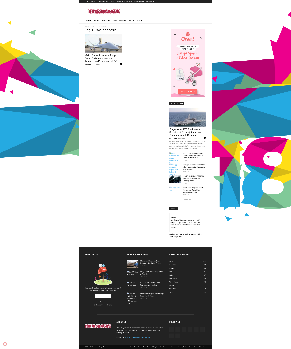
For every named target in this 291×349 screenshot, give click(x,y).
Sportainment (119, 20)
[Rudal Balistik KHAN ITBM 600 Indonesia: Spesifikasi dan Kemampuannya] (175, 179)
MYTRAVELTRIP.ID (151, 1)
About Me (133, 347)
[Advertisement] (164, 11)
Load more (187, 200)
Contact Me (141, 347)
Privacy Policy (182, 347)
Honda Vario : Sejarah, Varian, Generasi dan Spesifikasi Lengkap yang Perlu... (193, 190)
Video (139, 20)
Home (88, 20)
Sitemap (174, 347)
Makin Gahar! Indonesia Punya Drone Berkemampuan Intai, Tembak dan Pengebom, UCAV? (101, 58)
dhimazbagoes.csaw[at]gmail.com (137, 337)
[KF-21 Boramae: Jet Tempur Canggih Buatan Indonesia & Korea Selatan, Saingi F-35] (175, 158)
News (96, 20)
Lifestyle (106, 20)
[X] (202, 329)
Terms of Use (193, 347)
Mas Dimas (88, 64)
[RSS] (190, 329)
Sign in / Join (121, 1)
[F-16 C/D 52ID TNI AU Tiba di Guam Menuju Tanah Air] (132, 285)
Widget (154, 347)
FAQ (160, 347)
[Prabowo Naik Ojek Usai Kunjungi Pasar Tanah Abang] (132, 298)
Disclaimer (202, 347)
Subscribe (166, 347)
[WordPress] (171, 336)
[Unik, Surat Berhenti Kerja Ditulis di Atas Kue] (132, 274)
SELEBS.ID (129, 1)
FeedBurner (108, 305)
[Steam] (196, 329)
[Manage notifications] (5, 344)
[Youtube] (178, 336)
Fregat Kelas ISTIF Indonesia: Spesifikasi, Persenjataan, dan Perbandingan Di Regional (185, 132)
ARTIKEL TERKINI (177, 104)
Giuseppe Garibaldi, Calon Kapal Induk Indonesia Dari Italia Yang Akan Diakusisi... (194, 167)
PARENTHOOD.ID (139, 1)
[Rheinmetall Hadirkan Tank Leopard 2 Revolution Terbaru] (132, 264)
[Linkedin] (184, 329)
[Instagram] (178, 329)
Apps (149, 347)
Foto (131, 20)
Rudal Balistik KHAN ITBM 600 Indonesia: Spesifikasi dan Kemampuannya (193, 178)
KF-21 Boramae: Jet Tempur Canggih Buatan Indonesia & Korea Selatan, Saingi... (193, 155)
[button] (203, 20)
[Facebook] (171, 329)
